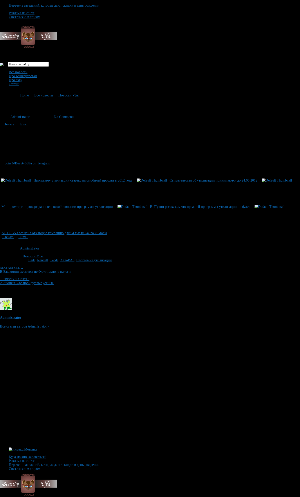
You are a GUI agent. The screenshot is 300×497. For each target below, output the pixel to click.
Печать (8, 124)
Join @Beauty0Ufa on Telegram (27, 163)
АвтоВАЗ (67, 260)
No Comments (64, 117)
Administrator (19, 117)
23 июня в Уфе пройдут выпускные (27, 281)
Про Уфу (15, 80)
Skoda (54, 260)
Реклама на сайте (21, 13)
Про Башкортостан (23, 76)
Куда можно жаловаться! (27, 457)
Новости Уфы (68, 95)
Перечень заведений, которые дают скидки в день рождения (54, 5)
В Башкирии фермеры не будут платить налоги (35, 269)
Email (23, 124)
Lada (31, 260)
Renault (42, 260)
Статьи (14, 84)
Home (24, 95)
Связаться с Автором (24, 17)
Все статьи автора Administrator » (24, 326)
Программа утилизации (94, 260)
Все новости (18, 72)
